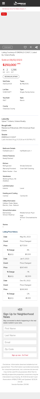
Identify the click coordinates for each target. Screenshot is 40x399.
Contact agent (7, 47)
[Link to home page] (20, 3)
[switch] (25, 47)
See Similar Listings (11, 76)
